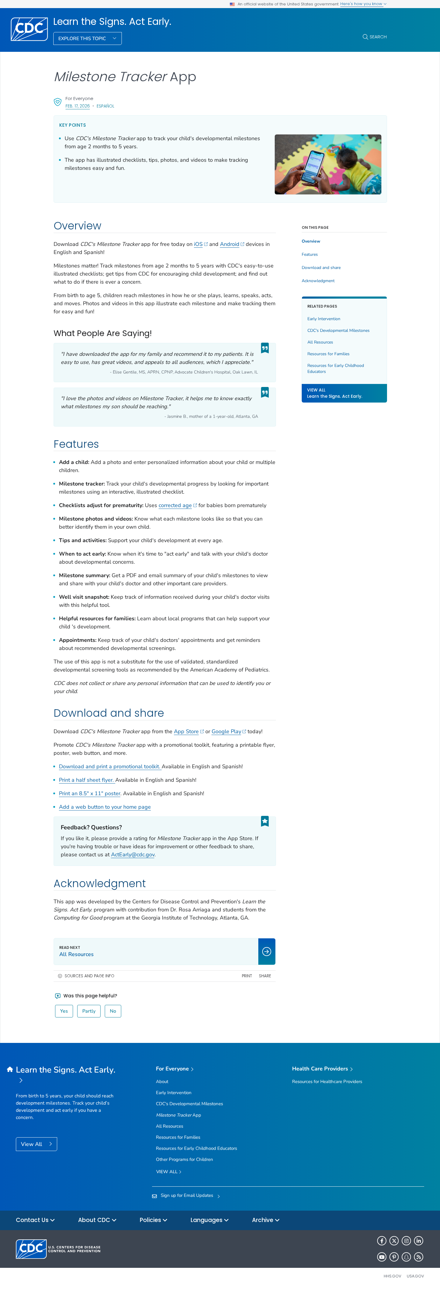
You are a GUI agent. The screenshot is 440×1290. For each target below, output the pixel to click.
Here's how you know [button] (361, 4)
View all (167, 1172)
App (178, 1115)
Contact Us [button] (33, 1220)
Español (105, 106)
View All (32, 1144)
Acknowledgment (318, 281)
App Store (186, 731)
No (113, 1011)
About (162, 1082)
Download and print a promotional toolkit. (110, 766)
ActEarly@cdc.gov (132, 854)
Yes (64, 1011)
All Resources (320, 342)
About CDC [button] (95, 1220)
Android (229, 244)
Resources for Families (328, 354)
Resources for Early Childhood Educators (335, 368)
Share (265, 976)
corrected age (175, 505)
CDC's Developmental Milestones (338, 330)
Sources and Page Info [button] (89, 976)
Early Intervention (323, 319)
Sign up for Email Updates (187, 1195)
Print (247, 976)
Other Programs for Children (184, 1159)
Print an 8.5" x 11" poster (89, 793)
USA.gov (415, 1276)
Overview (311, 241)
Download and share (321, 267)
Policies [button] (151, 1220)
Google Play (226, 731)
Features (310, 254)
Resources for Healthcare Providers (327, 1082)
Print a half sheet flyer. (87, 780)
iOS (198, 244)
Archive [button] (263, 1220)
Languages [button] (207, 1220)
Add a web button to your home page (105, 806)
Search (378, 37)
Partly (88, 1011)
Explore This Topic (82, 38)
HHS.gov (392, 1276)
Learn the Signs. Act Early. (112, 21)
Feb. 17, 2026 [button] (78, 106)
